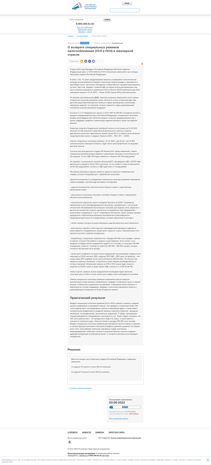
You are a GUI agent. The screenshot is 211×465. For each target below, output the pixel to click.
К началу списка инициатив (81, 388)
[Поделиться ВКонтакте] (86, 61)
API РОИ (105, 455)
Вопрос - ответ (85, 32)
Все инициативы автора (118, 418)
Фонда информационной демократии (126, 438)
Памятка (99, 432)
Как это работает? (85, 27)
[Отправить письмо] (93, 61)
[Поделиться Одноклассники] (82, 61)
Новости (86, 432)
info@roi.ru (83, 455)
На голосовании (82, 36)
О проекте (73, 432)
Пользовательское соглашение (81, 453)
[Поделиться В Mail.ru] (90, 61)
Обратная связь (85, 30)
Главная (70, 36)
